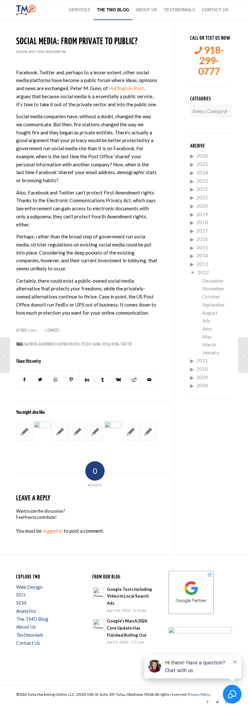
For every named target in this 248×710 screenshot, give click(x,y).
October (211, 296)
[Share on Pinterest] (71, 380)
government (47, 344)
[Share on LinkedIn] (87, 380)
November (213, 288)
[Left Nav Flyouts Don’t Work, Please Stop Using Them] (24, 431)
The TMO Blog (32, 619)
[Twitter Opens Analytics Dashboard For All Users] (148, 431)
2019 (202, 214)
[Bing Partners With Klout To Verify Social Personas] (77, 431)
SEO (21, 595)
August (210, 313)
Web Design (29, 587)
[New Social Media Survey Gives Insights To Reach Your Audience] (42, 430)
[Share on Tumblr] (102, 380)
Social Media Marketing (51, 52)
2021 (202, 197)
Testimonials (29, 635)
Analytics (26, 611)
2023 (202, 181)
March (209, 345)
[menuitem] (80, 10)
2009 (202, 377)
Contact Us (28, 643)
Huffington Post (126, 88)
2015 (202, 247)
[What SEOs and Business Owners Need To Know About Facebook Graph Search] (59, 431)
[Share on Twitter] (39, 380)
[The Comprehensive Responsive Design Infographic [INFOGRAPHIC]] (5, 355)
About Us (26, 627)
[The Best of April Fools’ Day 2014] (130, 431)
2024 (202, 172)
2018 (202, 222)
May (207, 336)
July (206, 320)
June (207, 328)
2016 (202, 239)
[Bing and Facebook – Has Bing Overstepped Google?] (95, 431)
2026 (202, 156)
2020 (202, 206)
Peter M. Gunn (90, 344)
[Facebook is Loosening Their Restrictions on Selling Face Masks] (113, 430)
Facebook (22, 52)
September (213, 305)
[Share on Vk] (118, 380)
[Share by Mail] (149, 380)
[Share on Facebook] (24, 380)
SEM (21, 603)
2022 (202, 189)
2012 (203, 272)
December (213, 281)
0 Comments (52, 330)
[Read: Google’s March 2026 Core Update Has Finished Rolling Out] (98, 624)
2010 (202, 369)
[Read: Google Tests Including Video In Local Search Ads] (98, 592)
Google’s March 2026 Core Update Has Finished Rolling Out (127, 627)
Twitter (126, 344)
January (210, 352)
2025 (202, 164)
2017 (202, 231)
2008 (202, 385)
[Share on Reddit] (133, 380)
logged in (53, 531)
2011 (202, 360)
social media (110, 344)
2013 (202, 264)
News (32, 52)
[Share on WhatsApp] (55, 380)
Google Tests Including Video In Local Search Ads (129, 596)
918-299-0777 (211, 61)
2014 (202, 255)
